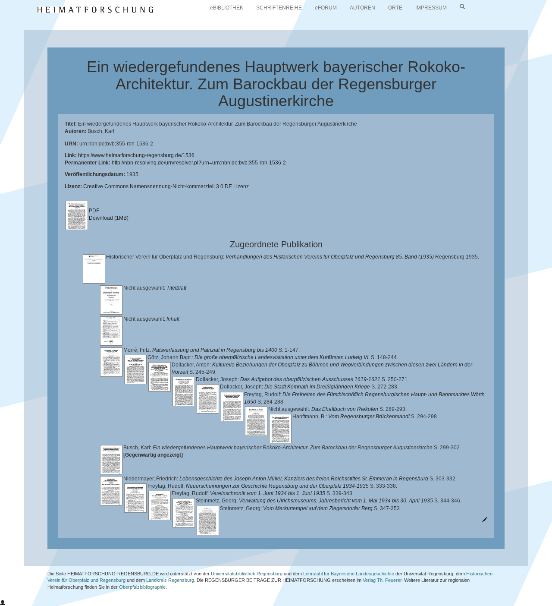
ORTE (395, 8)
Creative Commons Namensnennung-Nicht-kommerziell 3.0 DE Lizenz (166, 186)
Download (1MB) (109, 218)
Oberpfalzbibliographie (142, 587)
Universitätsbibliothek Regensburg (246, 573)
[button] (2, 603)
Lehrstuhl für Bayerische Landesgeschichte (348, 573)
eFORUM (326, 8)
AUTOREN (362, 8)
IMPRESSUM (431, 8)
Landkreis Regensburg (170, 580)
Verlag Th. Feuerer (382, 580)
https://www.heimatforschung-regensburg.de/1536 (136, 155)
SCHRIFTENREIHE (279, 8)
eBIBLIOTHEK (226, 8)
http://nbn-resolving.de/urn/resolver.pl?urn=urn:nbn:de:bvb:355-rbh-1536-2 (199, 163)
